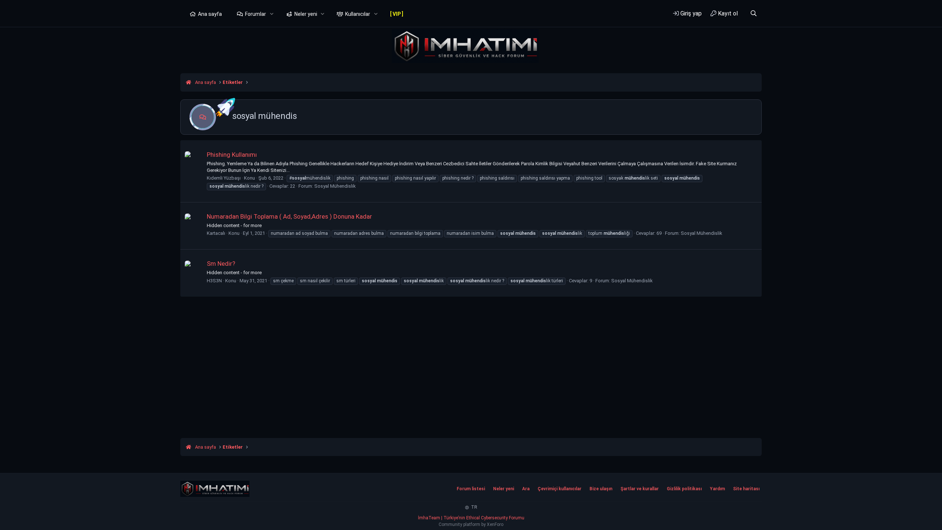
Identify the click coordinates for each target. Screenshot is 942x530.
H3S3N (214, 280)
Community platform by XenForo (471, 524)
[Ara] (753, 13)
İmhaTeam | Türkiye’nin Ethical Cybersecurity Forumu (471, 517)
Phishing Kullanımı (232, 154)
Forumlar (255, 14)
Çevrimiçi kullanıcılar (559, 488)
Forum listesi (471, 488)
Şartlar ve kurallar (639, 488)
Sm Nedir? (221, 263)
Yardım (717, 488)
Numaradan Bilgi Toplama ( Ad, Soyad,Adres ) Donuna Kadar (289, 216)
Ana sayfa (210, 14)
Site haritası (746, 488)
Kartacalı (216, 233)
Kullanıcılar (357, 14)
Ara (526, 488)
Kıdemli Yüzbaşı (224, 178)
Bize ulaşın (600, 488)
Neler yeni (305, 14)
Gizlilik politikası (684, 488)
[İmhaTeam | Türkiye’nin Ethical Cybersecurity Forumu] (214, 489)
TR (473, 507)
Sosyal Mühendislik (335, 186)
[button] (272, 14)
